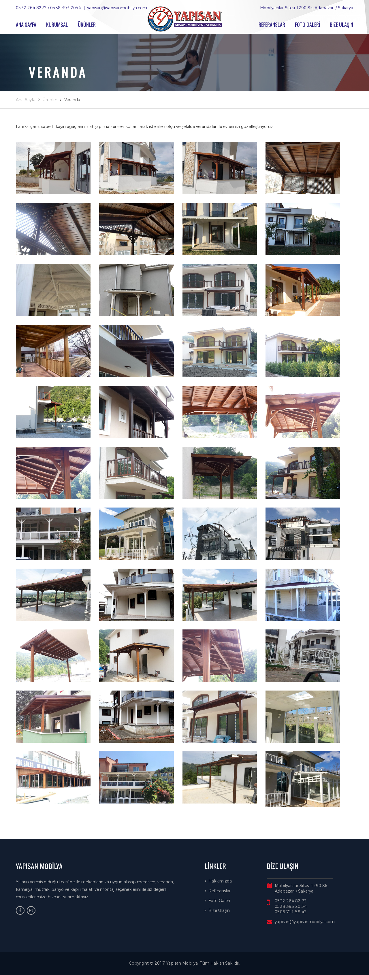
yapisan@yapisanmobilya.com (305, 922)
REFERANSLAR (272, 24)
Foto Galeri (219, 901)
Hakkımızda (220, 881)
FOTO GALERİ (307, 24)
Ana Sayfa (25, 100)
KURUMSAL (57, 24)
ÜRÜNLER (87, 24)
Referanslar (219, 891)
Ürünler (50, 100)
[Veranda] (53, 168)
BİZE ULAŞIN (341, 24)
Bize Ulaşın (219, 910)
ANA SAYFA (26, 24)
